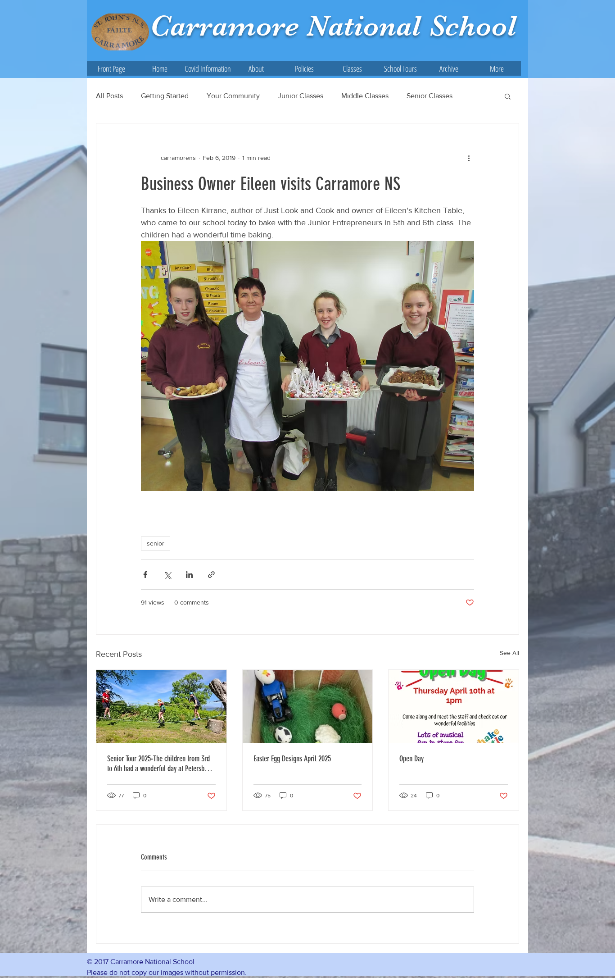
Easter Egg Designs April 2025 (292, 759)
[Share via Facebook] (145, 574)
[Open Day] (454, 706)
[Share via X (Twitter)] (167, 574)
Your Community (233, 96)
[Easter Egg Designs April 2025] (308, 706)
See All (509, 652)
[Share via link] (211, 574)
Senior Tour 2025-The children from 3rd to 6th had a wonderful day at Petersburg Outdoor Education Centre (160, 763)
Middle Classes (365, 96)
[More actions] (468, 157)
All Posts (109, 96)
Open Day (411, 759)
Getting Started (165, 96)
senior (155, 543)
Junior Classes (300, 96)
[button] (256, 68)
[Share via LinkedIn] (189, 574)
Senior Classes (429, 96)
